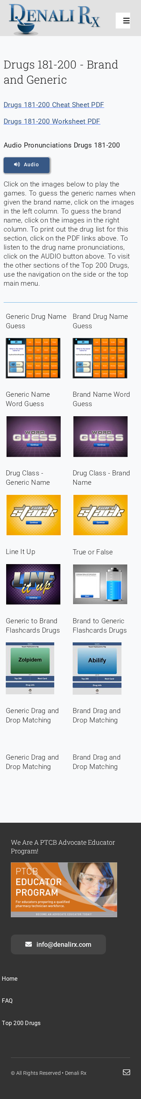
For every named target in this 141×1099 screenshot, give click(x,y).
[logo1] (54, 7)
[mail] (126, 1072)
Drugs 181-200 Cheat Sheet (46, 105)
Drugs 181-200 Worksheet (45, 122)
